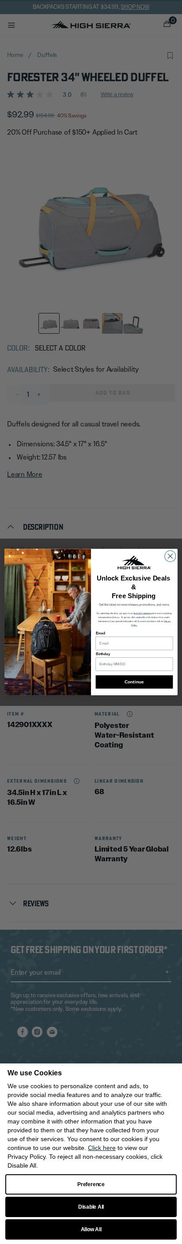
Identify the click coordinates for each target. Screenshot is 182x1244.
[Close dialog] (170, 556)
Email (100, 633)
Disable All (91, 1207)
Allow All (91, 1229)
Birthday (103, 654)
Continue (134, 681)
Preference (91, 1184)
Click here (102, 1147)
